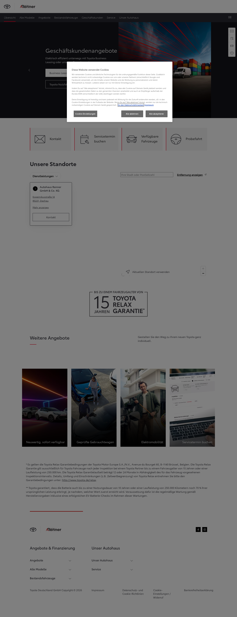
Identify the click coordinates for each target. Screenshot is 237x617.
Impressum (149, 105)
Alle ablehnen (132, 113)
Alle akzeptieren (156, 113)
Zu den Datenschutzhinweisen (131, 105)
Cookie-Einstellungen (85, 113)
